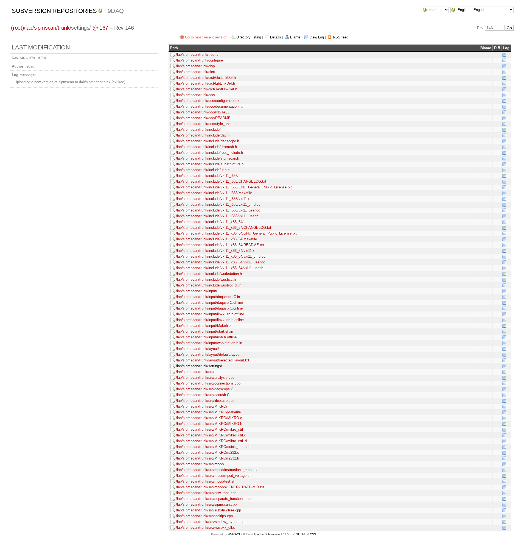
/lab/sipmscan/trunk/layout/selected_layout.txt (212, 360)
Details (275, 37)
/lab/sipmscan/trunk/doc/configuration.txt (208, 101)
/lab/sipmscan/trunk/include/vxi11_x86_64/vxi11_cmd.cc (220, 256)
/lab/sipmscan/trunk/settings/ (199, 366)
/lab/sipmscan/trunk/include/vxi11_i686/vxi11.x (213, 199)
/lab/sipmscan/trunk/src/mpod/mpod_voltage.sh (213, 476)
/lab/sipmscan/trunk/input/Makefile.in (205, 326)
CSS (313, 534)
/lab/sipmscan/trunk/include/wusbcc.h (206, 279)
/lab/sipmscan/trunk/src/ (195, 372)
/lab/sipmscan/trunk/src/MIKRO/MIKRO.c (209, 418)
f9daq (114, 10)
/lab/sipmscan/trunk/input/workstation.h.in (209, 343)
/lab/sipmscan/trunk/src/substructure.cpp (208, 510)
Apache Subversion (267, 534)
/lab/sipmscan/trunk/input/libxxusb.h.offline (210, 314)
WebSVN (234, 534)
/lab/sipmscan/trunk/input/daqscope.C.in (208, 297)
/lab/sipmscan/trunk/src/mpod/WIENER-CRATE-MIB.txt (220, 487)
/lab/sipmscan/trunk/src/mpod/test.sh (205, 481)
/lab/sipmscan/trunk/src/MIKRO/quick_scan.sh (213, 447)
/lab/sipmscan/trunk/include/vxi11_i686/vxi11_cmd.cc (218, 204)
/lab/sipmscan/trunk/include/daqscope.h (207, 141)
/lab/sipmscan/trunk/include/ (198, 129)
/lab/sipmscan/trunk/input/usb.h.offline (206, 337)
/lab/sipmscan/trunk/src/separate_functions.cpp (213, 499)
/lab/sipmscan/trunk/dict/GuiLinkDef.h (206, 78)
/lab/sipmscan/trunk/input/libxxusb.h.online (210, 320)
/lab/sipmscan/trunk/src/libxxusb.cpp (205, 401)
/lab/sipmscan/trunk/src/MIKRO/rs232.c (207, 452)
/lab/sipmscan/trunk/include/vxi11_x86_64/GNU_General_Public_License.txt (236, 233)
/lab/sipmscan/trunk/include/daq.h (202, 135)
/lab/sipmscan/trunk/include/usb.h (202, 170)
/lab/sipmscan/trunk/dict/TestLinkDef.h (206, 89)
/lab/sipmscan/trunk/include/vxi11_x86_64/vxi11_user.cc (220, 262)
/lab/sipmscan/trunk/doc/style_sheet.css (208, 124)
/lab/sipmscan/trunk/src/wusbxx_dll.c (205, 527)
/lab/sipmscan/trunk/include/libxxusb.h (206, 147)
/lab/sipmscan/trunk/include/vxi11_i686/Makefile (214, 193)
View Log (316, 37)
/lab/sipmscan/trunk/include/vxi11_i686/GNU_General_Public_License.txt (234, 187)
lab (29, 28)
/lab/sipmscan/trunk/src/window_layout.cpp (210, 522)
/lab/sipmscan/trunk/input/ (196, 291)
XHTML (301, 534)
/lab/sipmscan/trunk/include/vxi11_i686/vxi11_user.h (217, 216)
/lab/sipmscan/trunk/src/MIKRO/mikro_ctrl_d (211, 441)
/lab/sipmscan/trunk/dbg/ (195, 66)
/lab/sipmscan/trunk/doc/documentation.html (211, 106)
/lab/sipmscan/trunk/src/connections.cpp (208, 383)
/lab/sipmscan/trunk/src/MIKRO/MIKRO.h (209, 424)
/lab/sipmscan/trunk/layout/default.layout (208, 354)
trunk (63, 28)
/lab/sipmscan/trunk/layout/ (197, 349)
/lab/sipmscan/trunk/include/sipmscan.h (207, 158)
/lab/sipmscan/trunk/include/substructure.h (209, 164)
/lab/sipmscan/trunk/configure (199, 60)
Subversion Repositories (54, 10)
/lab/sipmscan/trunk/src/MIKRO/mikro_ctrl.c (211, 435)
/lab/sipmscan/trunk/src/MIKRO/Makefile (208, 412)
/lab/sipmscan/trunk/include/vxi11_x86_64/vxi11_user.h (219, 268)
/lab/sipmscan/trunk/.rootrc (197, 54)
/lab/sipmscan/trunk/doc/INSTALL (202, 112)
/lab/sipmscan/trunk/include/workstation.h (209, 274)
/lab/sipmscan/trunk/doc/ (195, 95)
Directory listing (248, 37)
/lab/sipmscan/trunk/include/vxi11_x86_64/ (209, 222)
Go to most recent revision (206, 37)
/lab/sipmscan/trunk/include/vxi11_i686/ (207, 176)
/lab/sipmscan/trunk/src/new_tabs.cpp (206, 493)
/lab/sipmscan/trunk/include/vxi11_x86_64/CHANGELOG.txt (223, 227)
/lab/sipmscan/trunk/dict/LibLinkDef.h (205, 83)
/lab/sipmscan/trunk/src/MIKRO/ (201, 406)
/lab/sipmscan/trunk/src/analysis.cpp (205, 377)
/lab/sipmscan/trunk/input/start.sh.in (204, 331)
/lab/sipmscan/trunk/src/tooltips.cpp (204, 516)
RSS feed (340, 37)
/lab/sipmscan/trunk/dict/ (195, 72)
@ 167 (100, 28)
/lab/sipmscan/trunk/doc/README (203, 118)
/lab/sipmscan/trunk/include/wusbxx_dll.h (208, 285)
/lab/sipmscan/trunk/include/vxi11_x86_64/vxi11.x (215, 251)
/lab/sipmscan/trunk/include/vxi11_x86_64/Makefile (216, 239)
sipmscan (45, 28)
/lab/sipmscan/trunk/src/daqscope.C (204, 389)
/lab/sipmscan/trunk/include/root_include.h (209, 153)
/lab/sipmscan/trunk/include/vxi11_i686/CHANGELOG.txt (221, 181)
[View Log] (504, 54)
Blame (295, 37)
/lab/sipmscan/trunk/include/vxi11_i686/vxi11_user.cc (218, 210)
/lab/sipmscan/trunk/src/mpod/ (200, 464)
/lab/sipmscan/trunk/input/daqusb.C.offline (209, 302)
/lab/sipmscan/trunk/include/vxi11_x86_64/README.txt (220, 245)
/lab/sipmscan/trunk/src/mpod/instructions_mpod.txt (217, 470)
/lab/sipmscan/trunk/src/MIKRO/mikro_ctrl (209, 429)
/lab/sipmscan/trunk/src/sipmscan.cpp (206, 504)
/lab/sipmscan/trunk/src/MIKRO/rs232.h (207, 458)
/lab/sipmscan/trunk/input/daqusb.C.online (209, 308)
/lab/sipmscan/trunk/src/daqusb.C (202, 395)
